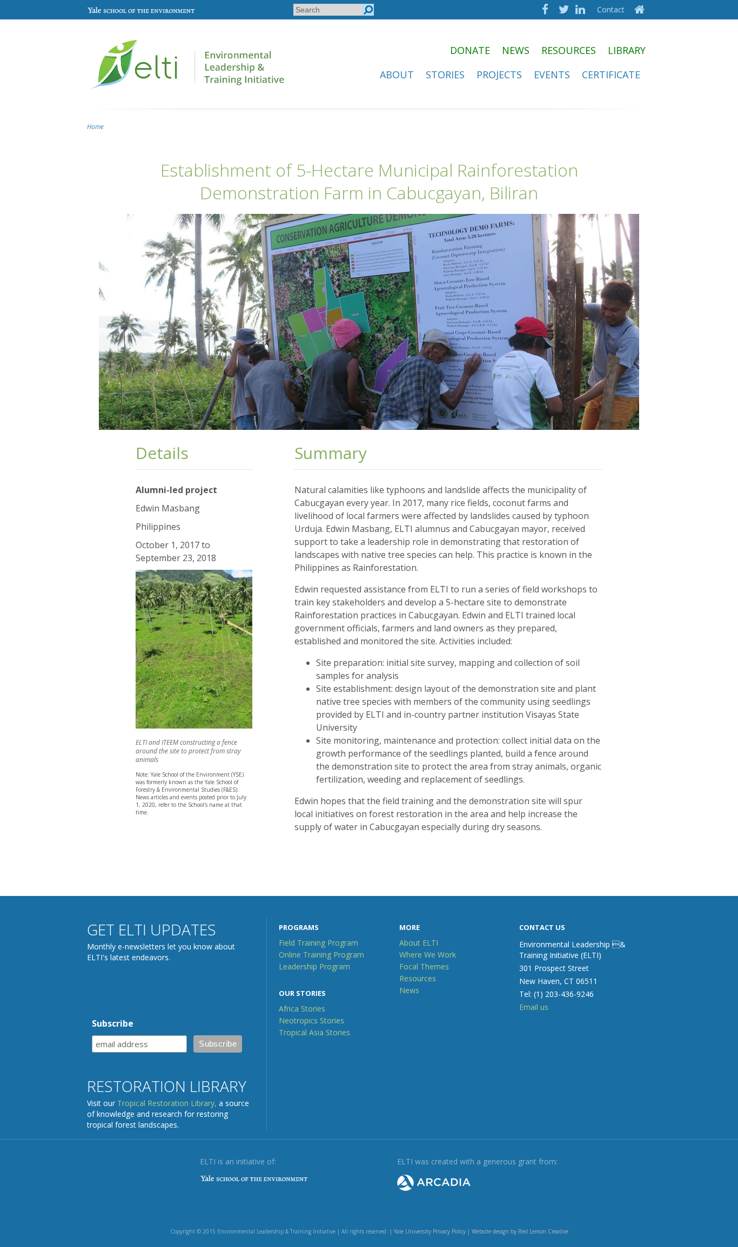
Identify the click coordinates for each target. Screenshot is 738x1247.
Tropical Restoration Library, (167, 1103)
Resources (568, 50)
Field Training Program (318, 943)
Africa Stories (302, 1008)
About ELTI (418, 943)
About (397, 74)
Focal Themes (424, 966)
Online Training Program (321, 954)
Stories (445, 74)
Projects (499, 74)
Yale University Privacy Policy (430, 1231)
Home (95, 126)
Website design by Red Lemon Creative (520, 1231)
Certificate (611, 74)
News (515, 50)
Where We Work (427, 954)
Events (552, 74)
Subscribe (112, 1023)
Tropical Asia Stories (314, 1032)
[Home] (188, 94)
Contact (611, 9)
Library (627, 50)
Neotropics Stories (311, 1020)
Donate (470, 50)
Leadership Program (314, 966)
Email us (533, 1007)
